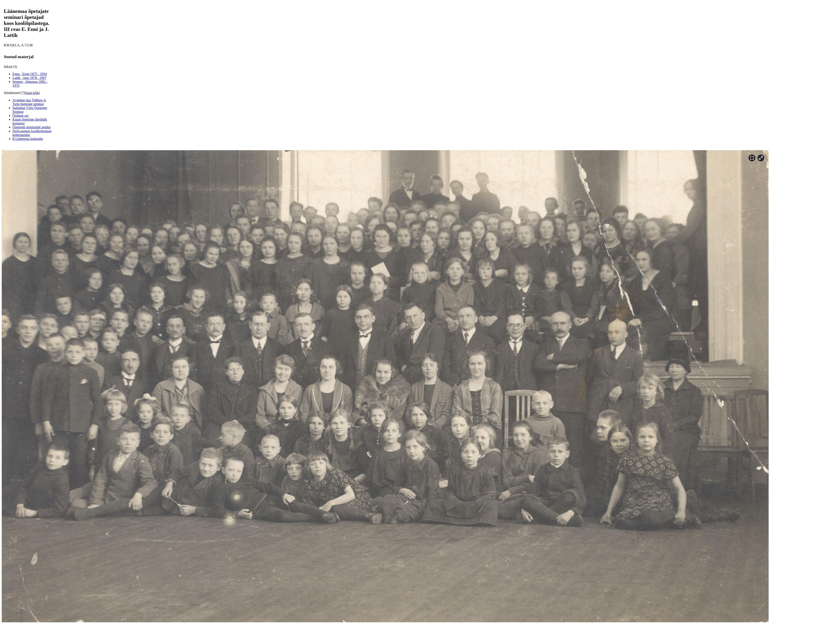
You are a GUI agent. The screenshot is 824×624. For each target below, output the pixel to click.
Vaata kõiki (32, 93)
